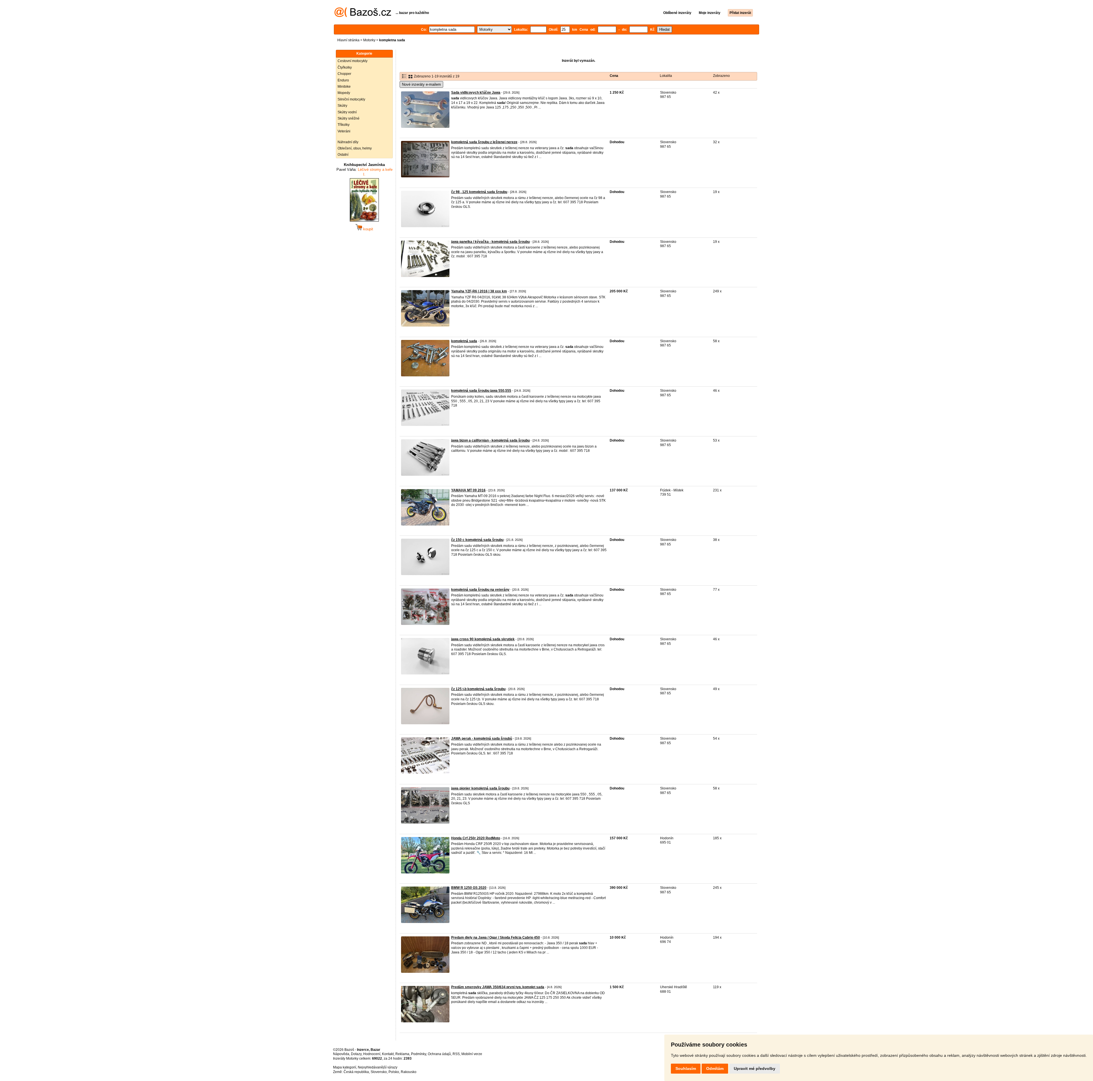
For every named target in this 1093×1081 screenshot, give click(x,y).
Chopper (344, 74)
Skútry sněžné (348, 118)
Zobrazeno (721, 76)
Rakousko (408, 1072)
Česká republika (356, 1072)
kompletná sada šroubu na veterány (480, 590)
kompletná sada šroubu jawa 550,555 (481, 391)
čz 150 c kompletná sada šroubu (477, 540)
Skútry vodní (347, 112)
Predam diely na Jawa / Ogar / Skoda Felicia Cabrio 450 (495, 938)
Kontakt (388, 1054)
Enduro (343, 80)
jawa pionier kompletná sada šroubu (480, 788)
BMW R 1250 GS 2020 (468, 888)
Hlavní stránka (348, 40)
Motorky (369, 40)
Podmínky (418, 1054)
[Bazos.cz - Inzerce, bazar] (362, 16)
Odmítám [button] (715, 1068)
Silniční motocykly (351, 99)
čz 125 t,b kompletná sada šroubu (478, 689)
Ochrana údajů (439, 1054)
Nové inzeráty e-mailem (421, 84)
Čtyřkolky (345, 67)
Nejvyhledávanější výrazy (377, 1067)
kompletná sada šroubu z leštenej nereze (484, 142)
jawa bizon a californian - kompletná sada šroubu (490, 440)
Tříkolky (344, 125)
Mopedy (344, 93)
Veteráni (344, 131)
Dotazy (356, 1054)
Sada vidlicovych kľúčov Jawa (475, 93)
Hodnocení (371, 1054)
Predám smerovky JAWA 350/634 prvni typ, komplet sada (497, 987)
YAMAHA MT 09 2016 (468, 490)
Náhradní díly (348, 142)
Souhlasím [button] (685, 1068)
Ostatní (343, 155)
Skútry (342, 106)
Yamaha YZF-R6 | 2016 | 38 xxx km (479, 291)
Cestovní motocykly (352, 61)
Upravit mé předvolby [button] (754, 1068)
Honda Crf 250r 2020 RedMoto (475, 838)
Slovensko (379, 1072)
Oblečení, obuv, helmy (355, 148)
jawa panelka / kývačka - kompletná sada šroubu (490, 242)
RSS (456, 1054)
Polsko (394, 1072)
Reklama (402, 1054)
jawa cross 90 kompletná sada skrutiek (483, 639)
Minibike (344, 87)
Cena (614, 76)
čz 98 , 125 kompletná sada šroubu (479, 192)
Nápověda (341, 1054)
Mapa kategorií (344, 1067)
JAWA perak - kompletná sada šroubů (481, 739)
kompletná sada (464, 341)
